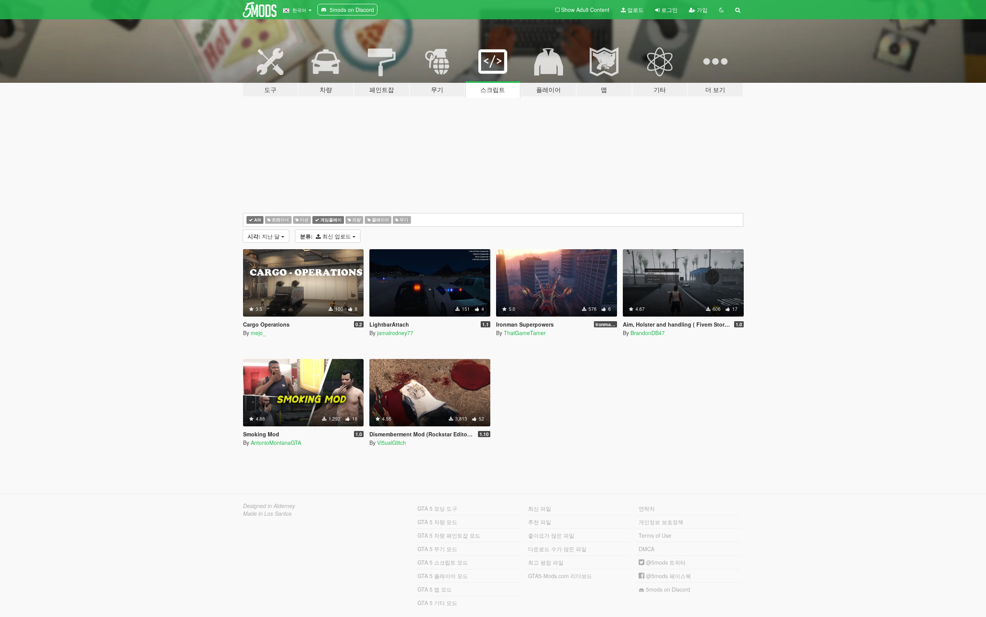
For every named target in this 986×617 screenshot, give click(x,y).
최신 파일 (539, 508)
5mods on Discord (667, 589)
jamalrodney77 (395, 333)
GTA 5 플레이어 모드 (443, 576)
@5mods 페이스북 (667, 576)
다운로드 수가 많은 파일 (557, 549)
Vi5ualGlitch (391, 442)
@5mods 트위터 (665, 562)
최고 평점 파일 (545, 562)
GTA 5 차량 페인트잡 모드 (449, 535)
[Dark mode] (721, 9)
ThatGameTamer (525, 333)
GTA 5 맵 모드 (435, 589)
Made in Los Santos (267, 513)
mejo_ (258, 333)
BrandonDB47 (648, 333)
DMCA (646, 549)
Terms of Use (655, 535)
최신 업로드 (326, 236)
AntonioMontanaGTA (276, 442)
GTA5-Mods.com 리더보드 (560, 576)
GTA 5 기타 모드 (437, 603)
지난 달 (264, 236)
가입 (701, 9)
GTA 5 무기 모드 (437, 549)
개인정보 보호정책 (661, 522)
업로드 (635, 9)
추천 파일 (539, 522)
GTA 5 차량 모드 (437, 522)
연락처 (647, 508)
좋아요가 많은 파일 (551, 535)
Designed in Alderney (269, 506)
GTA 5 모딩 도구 (437, 508)
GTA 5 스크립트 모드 (443, 562)
